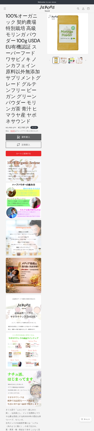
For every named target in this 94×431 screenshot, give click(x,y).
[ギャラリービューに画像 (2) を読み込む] (63, 60)
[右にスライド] (85, 60)
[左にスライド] (49, 60)
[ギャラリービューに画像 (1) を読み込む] (56, 60)
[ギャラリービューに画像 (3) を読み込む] (71, 60)
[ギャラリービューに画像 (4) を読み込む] (79, 60)
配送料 (13, 131)
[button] (4, 8)
